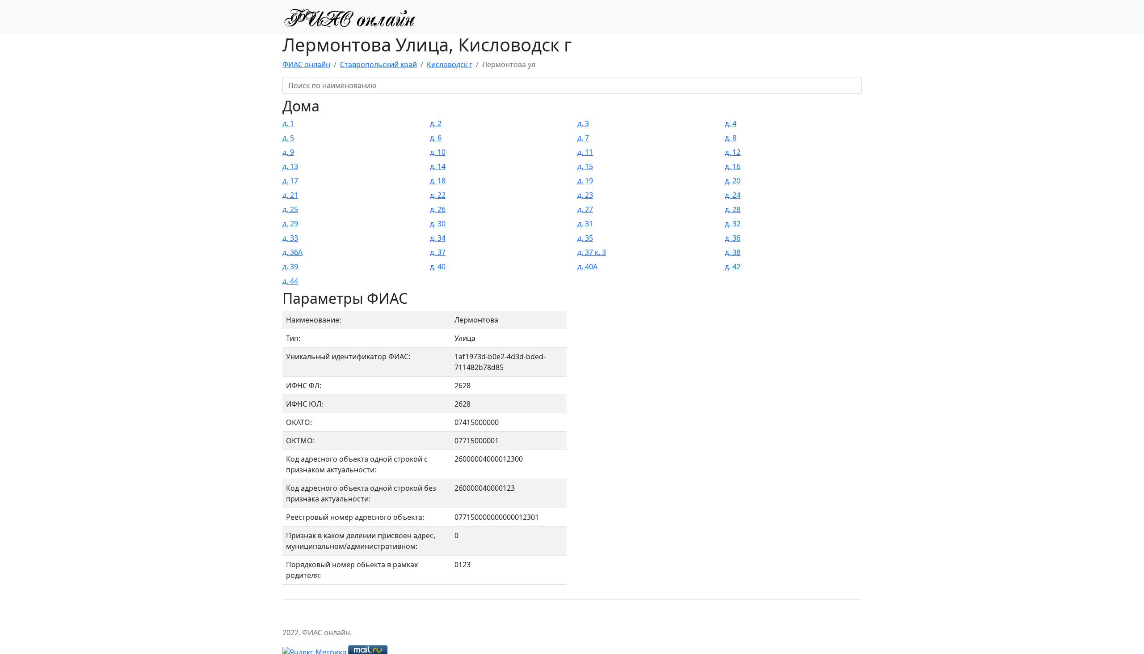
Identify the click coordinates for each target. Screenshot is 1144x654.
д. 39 (290, 267)
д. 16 (732, 166)
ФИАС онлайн (306, 64)
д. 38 (732, 252)
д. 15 (585, 166)
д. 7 (583, 138)
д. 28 (732, 209)
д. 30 (438, 224)
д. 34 (438, 238)
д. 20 (732, 181)
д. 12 (732, 152)
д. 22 (438, 195)
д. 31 (585, 224)
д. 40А (587, 267)
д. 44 (290, 281)
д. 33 (290, 238)
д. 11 (585, 152)
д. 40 (438, 267)
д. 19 (585, 181)
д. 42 (732, 267)
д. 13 (290, 166)
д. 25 (290, 209)
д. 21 (290, 195)
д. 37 (438, 252)
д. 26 (438, 209)
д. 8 (730, 138)
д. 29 (290, 224)
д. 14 (438, 166)
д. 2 (436, 123)
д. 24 (732, 195)
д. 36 (732, 238)
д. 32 (732, 224)
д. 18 (438, 181)
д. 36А (292, 252)
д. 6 (436, 138)
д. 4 (730, 123)
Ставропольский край (378, 64)
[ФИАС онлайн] (349, 17)
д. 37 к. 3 (591, 252)
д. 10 (438, 152)
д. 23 (585, 195)
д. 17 (290, 181)
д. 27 (585, 209)
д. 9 (288, 152)
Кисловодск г (449, 64)
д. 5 (288, 138)
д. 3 (583, 123)
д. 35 (585, 238)
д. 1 (288, 123)
